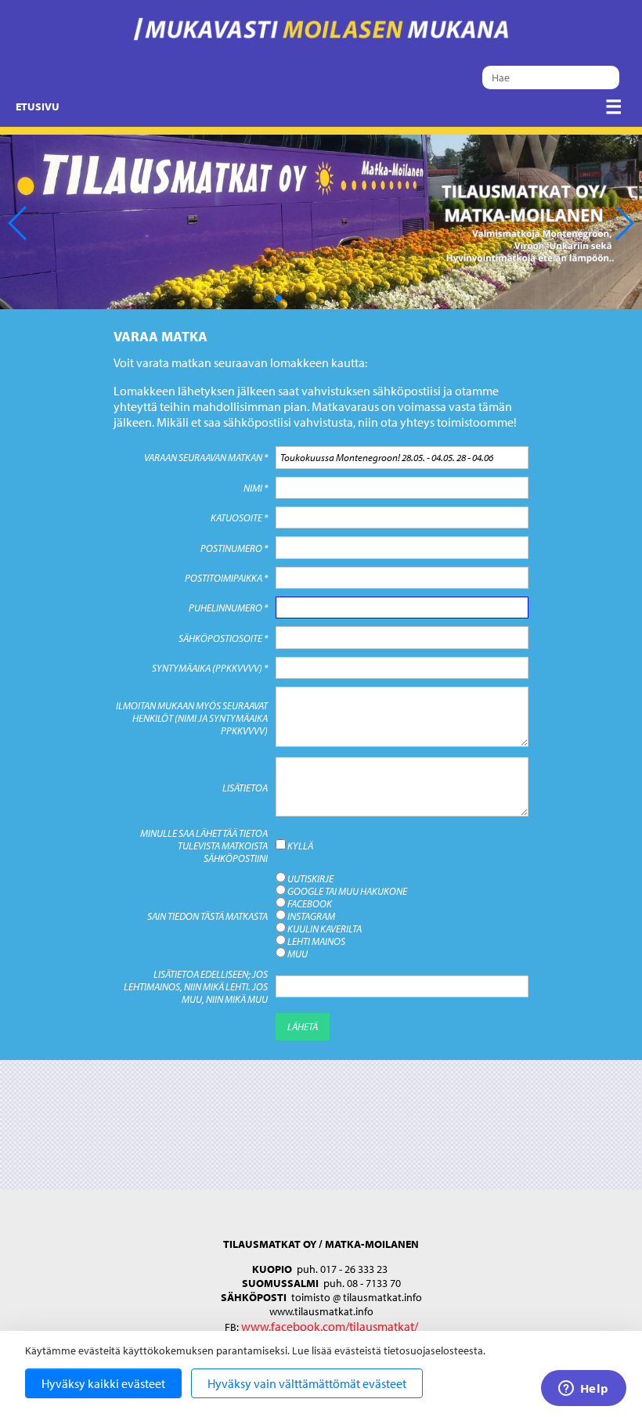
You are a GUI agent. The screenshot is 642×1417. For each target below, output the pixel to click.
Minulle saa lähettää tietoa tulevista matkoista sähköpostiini (204, 845)
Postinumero (234, 548)
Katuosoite (239, 517)
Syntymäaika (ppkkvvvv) (210, 668)
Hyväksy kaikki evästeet (103, 1383)
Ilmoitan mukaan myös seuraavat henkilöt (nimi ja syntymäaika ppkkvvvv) (192, 718)
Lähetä (302, 1026)
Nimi (255, 487)
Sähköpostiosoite (223, 638)
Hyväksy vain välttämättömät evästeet (306, 1383)
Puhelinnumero (228, 607)
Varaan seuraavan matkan (206, 457)
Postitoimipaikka (226, 577)
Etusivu (38, 106)
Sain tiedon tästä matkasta (207, 916)
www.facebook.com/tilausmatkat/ (329, 1326)
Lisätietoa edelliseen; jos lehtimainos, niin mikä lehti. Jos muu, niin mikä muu (196, 986)
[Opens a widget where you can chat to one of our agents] (583, 1389)
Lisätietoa (245, 787)
